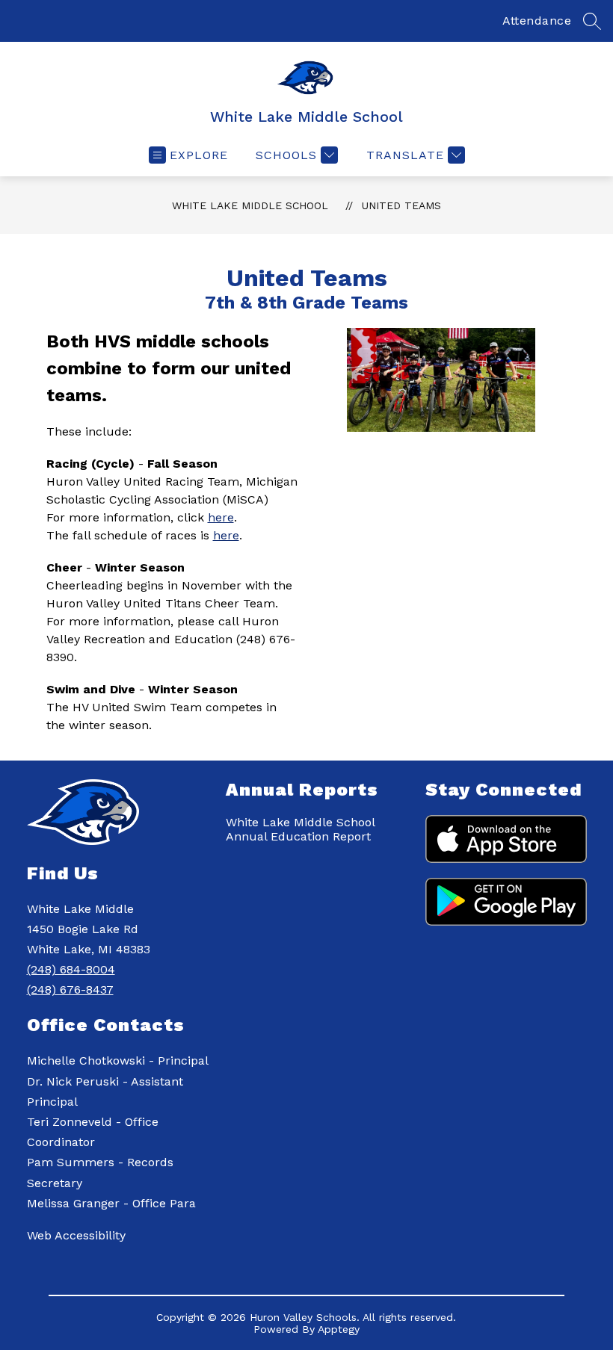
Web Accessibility (76, 1235)
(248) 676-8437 (70, 989)
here (221, 517)
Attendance (536, 20)
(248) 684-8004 (71, 969)
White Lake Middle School (250, 205)
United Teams (401, 205)
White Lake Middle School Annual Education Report (300, 829)
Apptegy (339, 1329)
